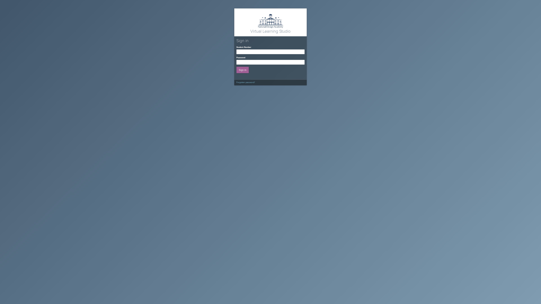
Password (241, 57)
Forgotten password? (245, 82)
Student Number (244, 47)
